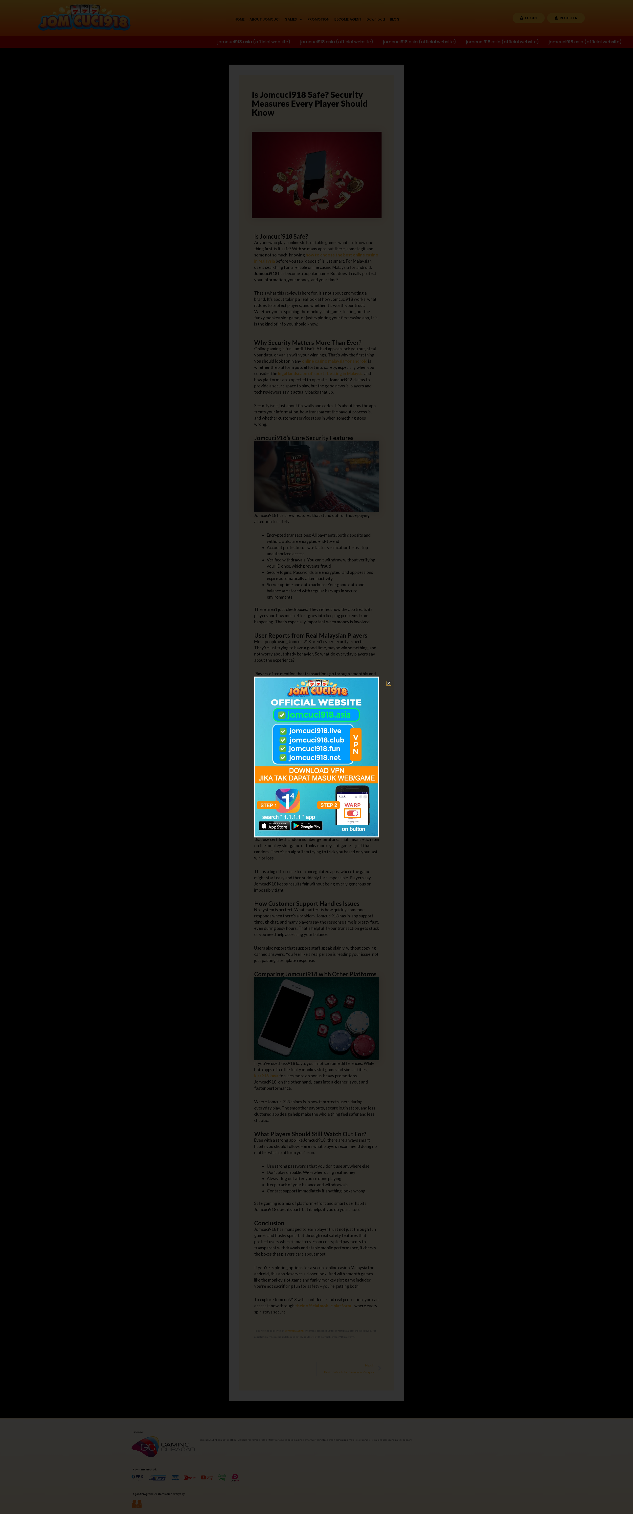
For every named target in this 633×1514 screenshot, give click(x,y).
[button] (389, 683)
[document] (316, 757)
